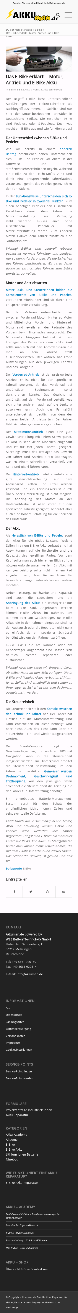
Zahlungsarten (15, 1022)
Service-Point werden (19, 1078)
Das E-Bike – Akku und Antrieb (22, 1247)
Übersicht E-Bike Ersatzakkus (27, 1269)
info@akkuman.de (30, 974)
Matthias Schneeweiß (50, 89)
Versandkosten (15, 1036)
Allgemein (13, 1139)
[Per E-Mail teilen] (64, 892)
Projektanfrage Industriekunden (29, 1110)
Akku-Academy (16, 1135)
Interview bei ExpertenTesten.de (22, 1225)
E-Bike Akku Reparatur (22, 1183)
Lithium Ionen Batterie (22, 1154)
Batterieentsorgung (18, 1029)
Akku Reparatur (17, 1115)
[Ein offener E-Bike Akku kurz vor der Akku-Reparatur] (39, 59)
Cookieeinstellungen (19, 1050)
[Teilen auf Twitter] (31, 892)
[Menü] (66, 14)
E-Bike (12, 89)
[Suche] (56, 14)
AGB (8, 1008)
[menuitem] (56, 14)
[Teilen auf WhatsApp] (47, 892)
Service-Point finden (19, 1071)
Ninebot (12, 1159)
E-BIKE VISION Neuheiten (20, 1232)
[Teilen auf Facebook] (14, 892)
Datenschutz (14, 1015)
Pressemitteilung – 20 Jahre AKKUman (26, 1240)
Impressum (13, 1043)
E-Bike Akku (23, 89)
